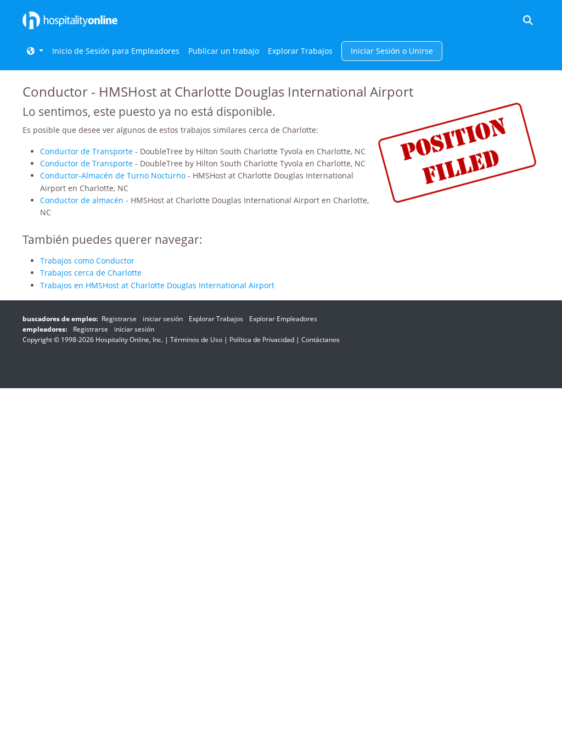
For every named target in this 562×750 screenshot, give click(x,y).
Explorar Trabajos (300, 51)
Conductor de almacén (81, 200)
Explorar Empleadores (283, 318)
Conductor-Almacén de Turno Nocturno (113, 175)
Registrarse (119, 318)
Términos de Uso (196, 339)
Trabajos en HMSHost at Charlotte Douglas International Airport (157, 285)
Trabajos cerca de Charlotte (91, 272)
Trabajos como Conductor (87, 260)
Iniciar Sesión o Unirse (392, 51)
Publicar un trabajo (223, 51)
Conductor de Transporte (86, 151)
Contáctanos (320, 339)
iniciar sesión (163, 318)
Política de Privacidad (261, 339)
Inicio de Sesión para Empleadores (115, 51)
